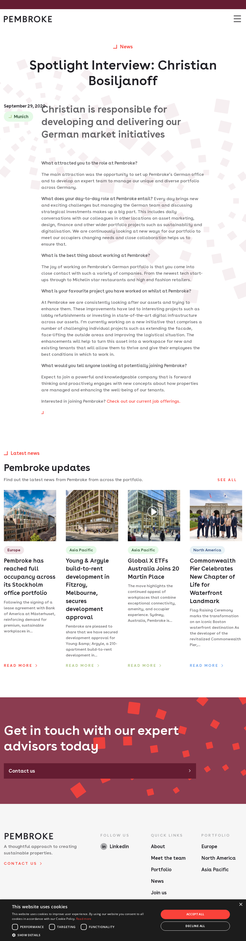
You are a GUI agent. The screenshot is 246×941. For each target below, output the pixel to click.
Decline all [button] (195, 926)
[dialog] (123, 920)
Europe (209, 846)
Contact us (22, 771)
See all (227, 479)
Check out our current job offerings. (143, 401)
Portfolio (161, 869)
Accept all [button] (195, 914)
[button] (83, 935)
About (158, 846)
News (157, 881)
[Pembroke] (28, 19)
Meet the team (168, 858)
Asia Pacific (215, 869)
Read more (84, 919)
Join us (159, 893)
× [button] (240, 904)
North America (218, 858)
